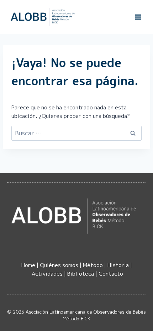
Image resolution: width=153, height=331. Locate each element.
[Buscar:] (76, 133)
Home (28, 265)
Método (93, 265)
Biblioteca (80, 273)
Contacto (111, 273)
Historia (118, 265)
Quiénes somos (59, 265)
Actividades (47, 273)
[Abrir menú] (137, 16)
